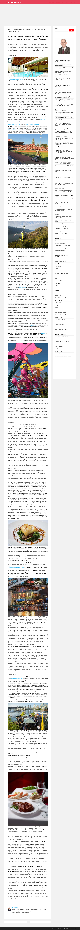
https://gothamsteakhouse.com (35, 759)
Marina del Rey (58, 238)
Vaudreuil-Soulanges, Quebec (61, 297)
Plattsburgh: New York (59, 348)
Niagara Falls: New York (60, 353)
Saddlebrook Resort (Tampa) (61, 226)
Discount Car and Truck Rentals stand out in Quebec (64, 196)
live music (21, 287)
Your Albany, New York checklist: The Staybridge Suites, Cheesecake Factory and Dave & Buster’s (63, 151)
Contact (73, 2)
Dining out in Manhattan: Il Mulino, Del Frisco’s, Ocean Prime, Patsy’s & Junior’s (63, 163)
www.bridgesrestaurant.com (16, 678)
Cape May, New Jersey (59, 258)
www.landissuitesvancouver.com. (32, 124)
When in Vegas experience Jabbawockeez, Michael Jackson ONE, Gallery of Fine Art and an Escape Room (64, 191)
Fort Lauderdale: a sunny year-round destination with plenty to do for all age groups (63, 124)
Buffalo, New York (58, 300)
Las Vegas (57, 275)
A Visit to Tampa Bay (59, 223)
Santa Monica (58, 240)
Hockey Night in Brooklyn (60, 263)
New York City (58, 295)
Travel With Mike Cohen (13, 2)
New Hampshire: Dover (59, 319)
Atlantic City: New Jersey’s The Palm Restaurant (62, 256)
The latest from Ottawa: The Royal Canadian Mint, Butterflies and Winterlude (64, 82)
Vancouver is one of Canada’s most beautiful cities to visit (64, 199)
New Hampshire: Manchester (61, 329)
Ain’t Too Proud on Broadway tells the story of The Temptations (64, 139)
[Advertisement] (40, 13)
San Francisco (58, 235)
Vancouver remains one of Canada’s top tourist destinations (63, 65)
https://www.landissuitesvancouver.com (16, 79)
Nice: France (57, 290)
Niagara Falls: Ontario (59, 351)
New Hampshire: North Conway (61, 336)
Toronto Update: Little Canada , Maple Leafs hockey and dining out (64, 68)
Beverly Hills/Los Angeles (60, 243)
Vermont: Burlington (59, 346)
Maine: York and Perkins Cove (61, 327)
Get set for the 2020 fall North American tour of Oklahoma (64, 147)
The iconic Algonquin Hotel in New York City (64, 177)
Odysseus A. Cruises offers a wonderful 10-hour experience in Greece (64, 72)
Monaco (56, 285)
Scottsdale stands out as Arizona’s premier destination (63, 86)
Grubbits (58, 2)
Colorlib (65, 928)
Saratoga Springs (58, 278)
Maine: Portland (58, 322)
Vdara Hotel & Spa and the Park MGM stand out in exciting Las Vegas (64, 184)
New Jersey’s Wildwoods (60, 250)
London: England (58, 288)
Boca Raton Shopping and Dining (61, 314)
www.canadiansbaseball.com (13, 129)
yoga (25, 287)
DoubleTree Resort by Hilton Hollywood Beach (63, 221)
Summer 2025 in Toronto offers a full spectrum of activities (62, 75)
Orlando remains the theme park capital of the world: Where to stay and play (63, 97)
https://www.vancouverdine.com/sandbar (16, 567)
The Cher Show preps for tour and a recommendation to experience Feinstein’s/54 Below (64, 158)
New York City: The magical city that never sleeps (63, 120)
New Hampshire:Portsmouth (61, 331)
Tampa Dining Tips (59, 231)
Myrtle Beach (57, 268)
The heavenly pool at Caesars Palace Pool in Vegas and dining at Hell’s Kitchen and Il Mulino (64, 167)
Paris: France (57, 283)
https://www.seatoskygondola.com (31, 212)
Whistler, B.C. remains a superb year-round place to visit (63, 203)
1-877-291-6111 (31, 123)
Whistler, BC (57, 310)
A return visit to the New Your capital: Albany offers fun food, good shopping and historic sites (64, 101)
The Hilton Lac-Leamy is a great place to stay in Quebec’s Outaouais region (64, 135)
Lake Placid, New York (59, 339)
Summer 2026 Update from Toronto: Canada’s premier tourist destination (62, 61)
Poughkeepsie (58, 266)
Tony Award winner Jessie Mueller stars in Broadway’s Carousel (63, 210)
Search (56, 28)
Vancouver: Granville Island (60, 292)
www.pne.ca (43, 333)
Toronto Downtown (59, 302)
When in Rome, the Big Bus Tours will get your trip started (63, 79)
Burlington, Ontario (59, 305)
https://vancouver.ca (38, 35)
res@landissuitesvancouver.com (14, 124)
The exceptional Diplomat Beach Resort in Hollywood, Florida (63, 217)
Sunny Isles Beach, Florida (60, 312)
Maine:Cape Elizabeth (59, 324)
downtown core (44, 119)
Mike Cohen (15, 907)
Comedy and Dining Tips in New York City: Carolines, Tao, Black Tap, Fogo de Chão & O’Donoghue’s (64, 143)
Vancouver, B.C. (58, 307)
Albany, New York (58, 317)
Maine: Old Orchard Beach (60, 334)
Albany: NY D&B (58, 280)
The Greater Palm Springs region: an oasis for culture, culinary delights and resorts (64, 105)
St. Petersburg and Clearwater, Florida (62, 245)
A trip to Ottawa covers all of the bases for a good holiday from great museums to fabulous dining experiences (64, 109)
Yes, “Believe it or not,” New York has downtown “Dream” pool (62, 180)
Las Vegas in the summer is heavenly (62, 155)
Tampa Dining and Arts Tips (60, 248)
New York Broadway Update (61, 233)
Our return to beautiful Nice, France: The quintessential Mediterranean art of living (63, 132)
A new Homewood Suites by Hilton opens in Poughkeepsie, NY (64, 174)
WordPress (74, 928)
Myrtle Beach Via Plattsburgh (61, 271)
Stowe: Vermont (58, 344)
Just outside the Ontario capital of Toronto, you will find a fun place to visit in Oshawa (64, 117)
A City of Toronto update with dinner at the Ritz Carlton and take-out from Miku (63, 93)
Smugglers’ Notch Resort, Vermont (62, 341)
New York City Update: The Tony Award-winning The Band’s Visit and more (63, 206)
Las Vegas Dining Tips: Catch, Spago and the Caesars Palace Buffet (64, 187)
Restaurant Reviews (65, 2)
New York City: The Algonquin (61, 261)
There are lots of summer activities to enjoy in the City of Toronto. (64, 113)
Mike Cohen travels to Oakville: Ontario (63, 356)
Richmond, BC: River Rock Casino (61, 273)
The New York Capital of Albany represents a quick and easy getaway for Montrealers (64, 128)
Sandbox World (51, 2)
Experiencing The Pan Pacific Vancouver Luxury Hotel (63, 213)
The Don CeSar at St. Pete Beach (61, 228)
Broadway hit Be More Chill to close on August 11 (63, 171)
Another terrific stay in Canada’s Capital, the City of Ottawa (64, 89)
